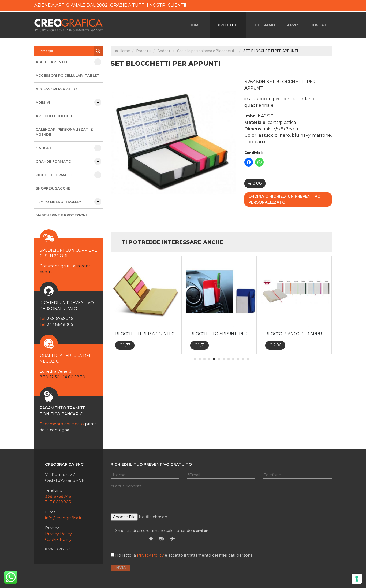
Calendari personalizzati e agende (64, 131)
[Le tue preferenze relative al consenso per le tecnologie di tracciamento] (357, 579)
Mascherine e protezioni (61, 215)
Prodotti (228, 25)
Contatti (320, 25)
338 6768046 (58, 496)
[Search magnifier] (98, 51)
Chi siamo (265, 25)
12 (248, 359)
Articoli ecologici (55, 116)
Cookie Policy (58, 539)
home (194, 25)
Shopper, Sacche (53, 188)
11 (243, 359)
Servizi (293, 25)
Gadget (164, 51)
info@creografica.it (63, 518)
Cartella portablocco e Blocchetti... (206, 51)
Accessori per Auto (56, 89)
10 (238, 359)
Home (125, 51)
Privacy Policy (58, 533)
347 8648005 (58, 502)
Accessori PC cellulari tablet (67, 75)
